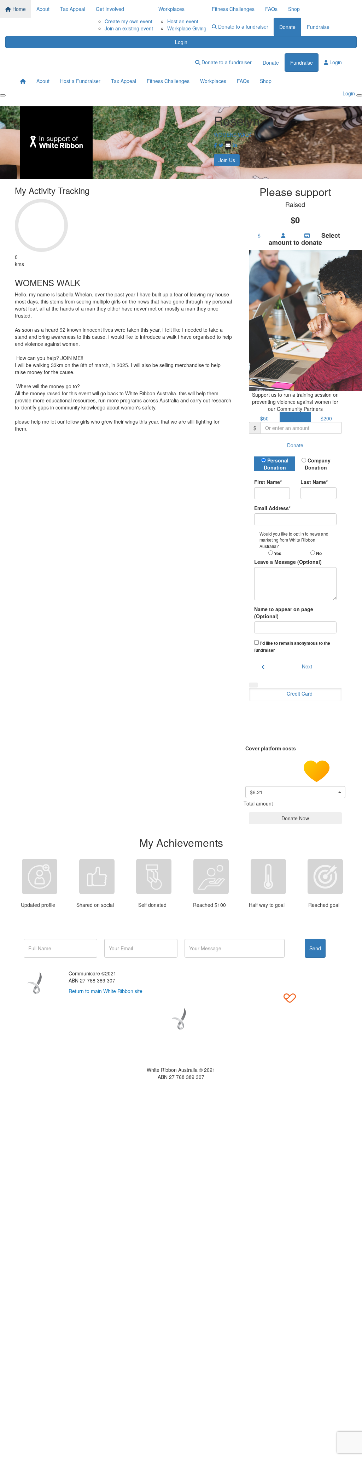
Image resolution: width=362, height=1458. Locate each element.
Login (181, 42)
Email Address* (272, 508)
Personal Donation (276, 464)
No (318, 553)
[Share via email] (228, 145)
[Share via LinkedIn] (235, 145)
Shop (294, 8)
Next (307, 666)
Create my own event (128, 21)
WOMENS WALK (232, 134)
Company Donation (318, 464)
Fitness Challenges (233, 8)
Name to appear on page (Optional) (283, 613)
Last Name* (314, 481)
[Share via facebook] (215, 145)
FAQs (271, 8)
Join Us (226, 160)
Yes (277, 553)
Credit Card (300, 693)
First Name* (268, 481)
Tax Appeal (72, 8)
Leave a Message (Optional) (288, 561)
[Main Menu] (3, 95)
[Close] (359, 95)
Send (315, 948)
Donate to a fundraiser (242, 26)
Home (18, 8)
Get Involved (110, 8)
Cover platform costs (271, 747)
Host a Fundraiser (80, 80)
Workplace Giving (186, 28)
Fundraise (318, 26)
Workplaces (171, 8)
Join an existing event (129, 28)
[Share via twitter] (220, 145)
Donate (287, 26)
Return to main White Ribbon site (105, 990)
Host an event (182, 21)
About (42, 8)
